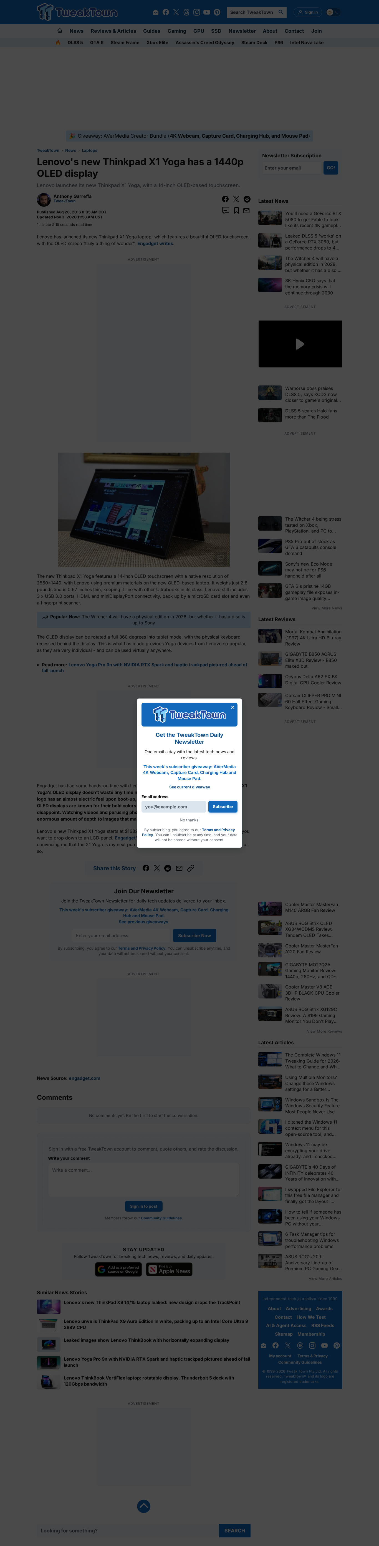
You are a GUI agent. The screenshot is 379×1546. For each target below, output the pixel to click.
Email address (155, 796)
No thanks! (189, 820)
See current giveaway (189, 787)
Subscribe (223, 806)
